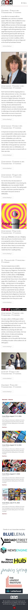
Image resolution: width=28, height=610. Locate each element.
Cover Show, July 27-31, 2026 (11, 503)
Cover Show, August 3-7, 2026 (11, 474)
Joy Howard (6, 385)
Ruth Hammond (7, 86)
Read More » (4, 427)
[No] (26, 604)
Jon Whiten (6, 10)
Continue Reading (8, 46)
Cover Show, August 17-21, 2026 (11, 416)
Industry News (21, 260)
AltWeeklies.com (6, 185)
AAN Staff (5, 371)
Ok (14, 607)
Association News (7, 12)
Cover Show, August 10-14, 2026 (11, 445)
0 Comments (18, 12)
